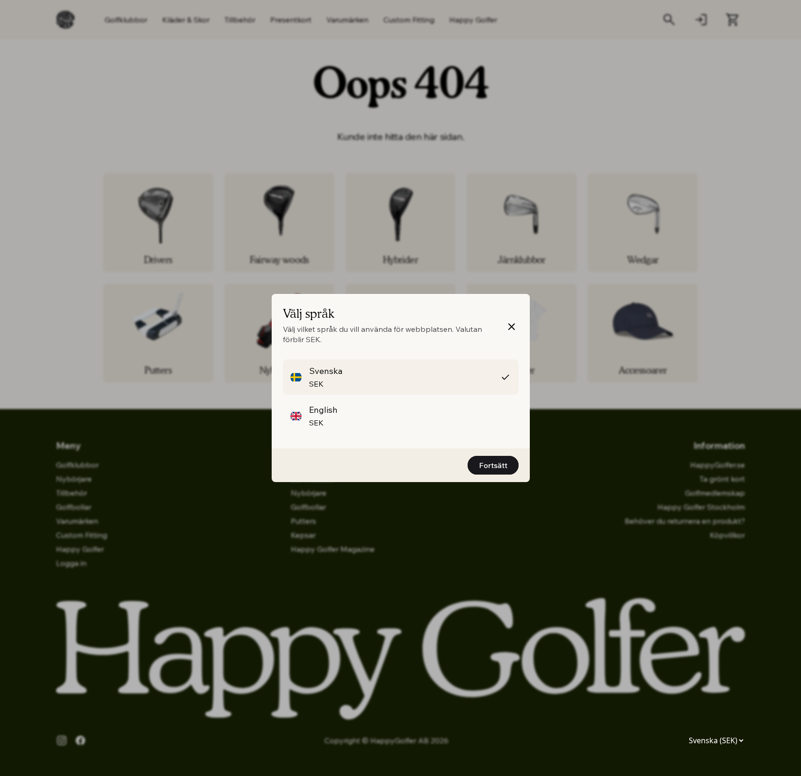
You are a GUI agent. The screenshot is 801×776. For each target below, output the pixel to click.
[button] (401, 377)
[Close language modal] (512, 326)
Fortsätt (493, 465)
